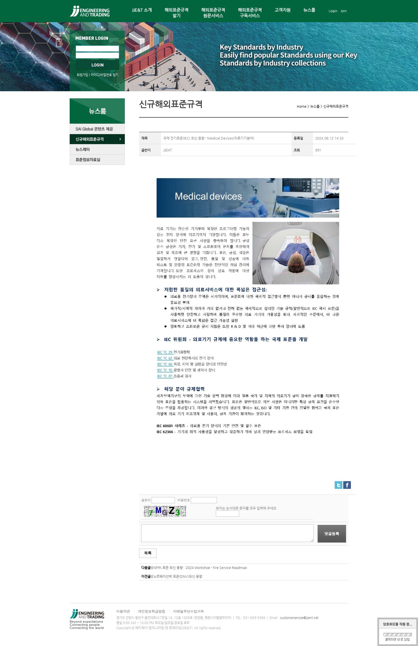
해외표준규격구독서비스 (250, 12)
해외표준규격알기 (177, 12)
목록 (148, 553)
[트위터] (338, 483)
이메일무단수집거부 (188, 611)
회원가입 (82, 75)
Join (344, 11)
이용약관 (123, 611)
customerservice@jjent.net (299, 618)
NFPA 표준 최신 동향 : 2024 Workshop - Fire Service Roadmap (200, 568)
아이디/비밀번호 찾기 (104, 75)
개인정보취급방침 (151, 611)
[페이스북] (347, 483)
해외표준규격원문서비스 (213, 12)
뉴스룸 (309, 9)
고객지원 (283, 9)
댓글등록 (331, 533)
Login (333, 11)
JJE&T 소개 (142, 9)
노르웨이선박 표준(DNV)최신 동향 (177, 576)
